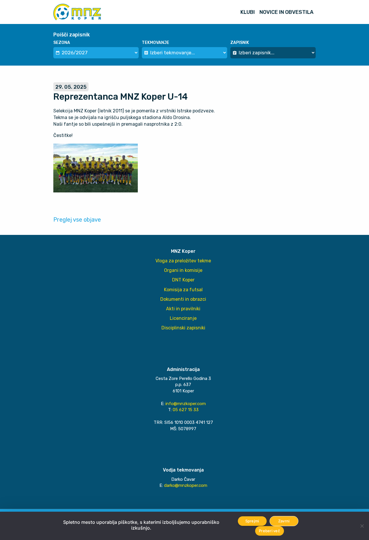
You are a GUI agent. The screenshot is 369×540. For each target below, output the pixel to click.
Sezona (61, 42)
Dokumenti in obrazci (183, 299)
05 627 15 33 (186, 409)
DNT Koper (183, 280)
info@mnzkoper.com (185, 403)
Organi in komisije (183, 270)
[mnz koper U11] (95, 167)
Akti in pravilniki (183, 308)
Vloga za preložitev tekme (183, 260)
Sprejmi (252, 521)
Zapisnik (239, 42)
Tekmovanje (155, 42)
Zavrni (284, 521)
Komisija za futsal (183, 289)
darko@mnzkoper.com (185, 485)
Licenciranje (183, 318)
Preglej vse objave (77, 219)
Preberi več (269, 530)
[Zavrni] (362, 526)
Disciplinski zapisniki (183, 328)
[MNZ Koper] (77, 12)
